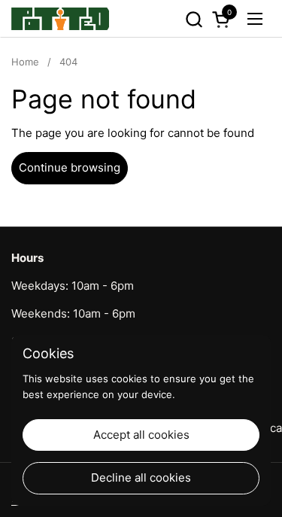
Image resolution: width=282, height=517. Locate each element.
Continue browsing (69, 167)
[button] (193, 19)
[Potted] (60, 19)
